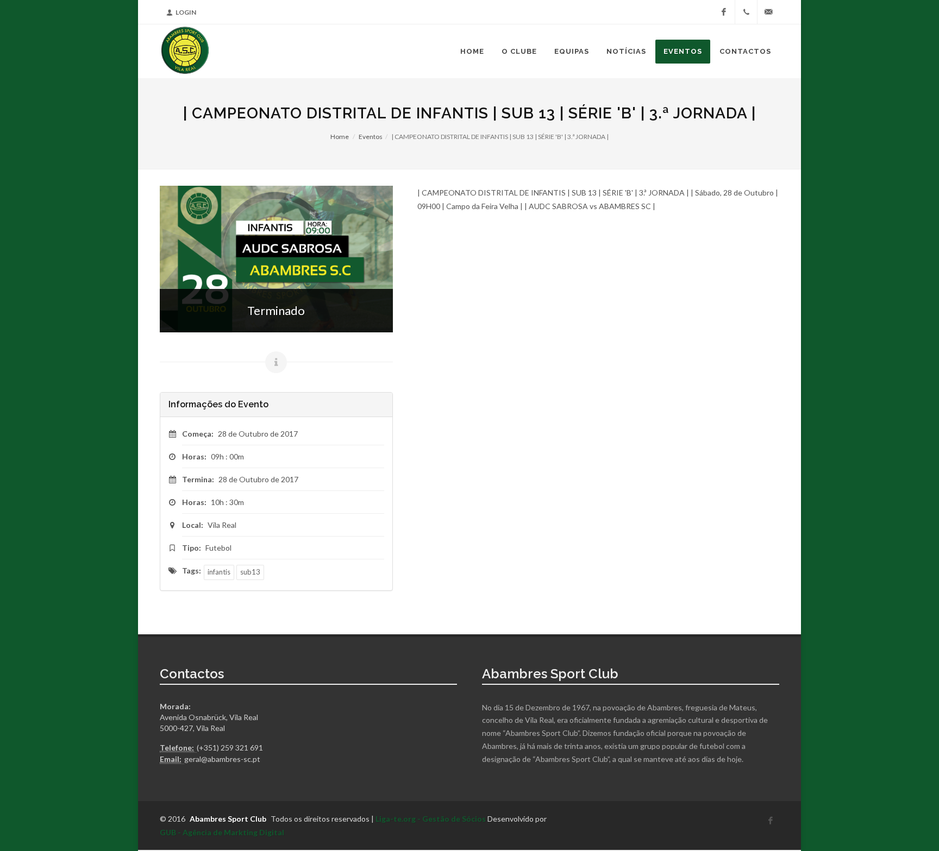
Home (339, 137)
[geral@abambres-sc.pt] (768, 12)
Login (186, 12)
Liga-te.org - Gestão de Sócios (430, 818)
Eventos (371, 137)
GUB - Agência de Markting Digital (222, 832)
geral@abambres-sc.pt (222, 759)
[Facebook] (724, 12)
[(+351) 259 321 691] (746, 12)
